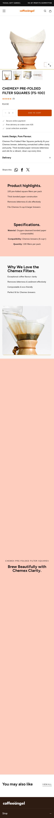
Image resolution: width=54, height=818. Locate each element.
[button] (4, 11)
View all (47, 784)
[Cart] (50, 11)
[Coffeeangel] (13, 803)
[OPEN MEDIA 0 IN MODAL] (49, 65)
